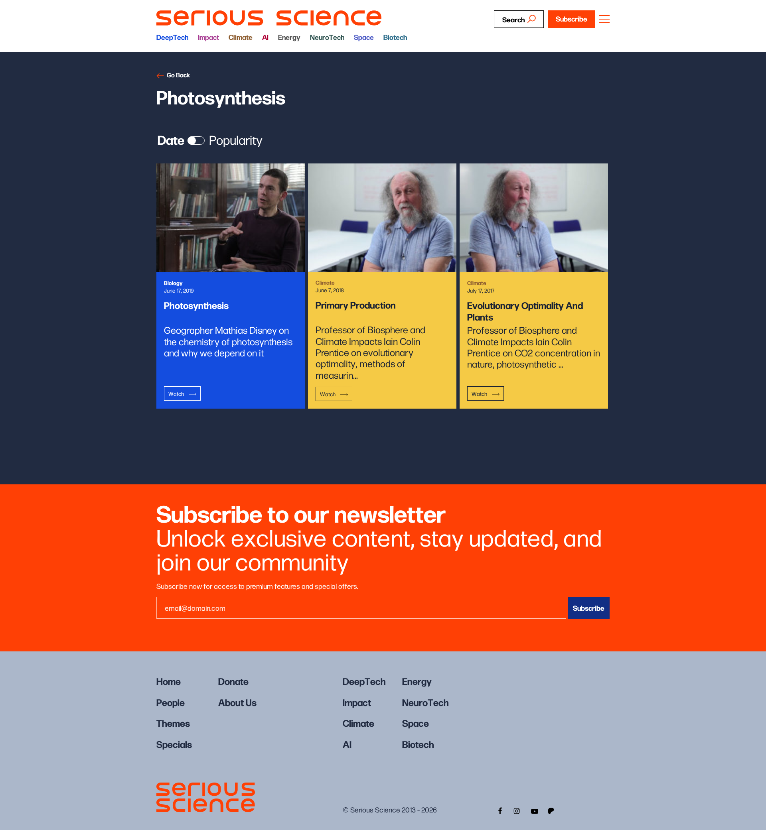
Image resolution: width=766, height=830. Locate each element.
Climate (241, 37)
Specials (174, 743)
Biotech (395, 37)
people (170, 702)
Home (168, 680)
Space (364, 37)
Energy (289, 37)
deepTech (172, 37)
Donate (233, 680)
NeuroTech (327, 37)
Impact (208, 37)
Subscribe (571, 18)
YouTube (534, 810)
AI (265, 37)
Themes (173, 722)
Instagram (517, 810)
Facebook (499, 810)
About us (237, 702)
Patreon (552, 810)
